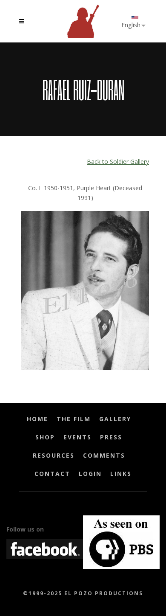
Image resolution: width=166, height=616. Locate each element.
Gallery (115, 419)
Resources (53, 455)
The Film (74, 419)
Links (121, 474)
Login (90, 474)
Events (77, 437)
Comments (104, 455)
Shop (45, 437)
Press (111, 437)
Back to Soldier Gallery (118, 162)
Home (37, 419)
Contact (52, 474)
